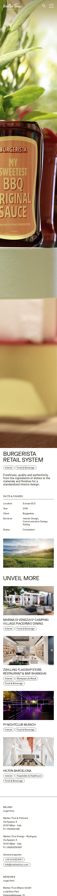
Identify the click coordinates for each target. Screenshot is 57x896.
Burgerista (28, 513)
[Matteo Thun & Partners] (11, 1)
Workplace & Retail (26, 678)
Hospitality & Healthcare (29, 775)
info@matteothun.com (17, 864)
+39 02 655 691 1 (14, 859)
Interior (9, 467)
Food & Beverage (26, 628)
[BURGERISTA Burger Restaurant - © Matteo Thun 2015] (28, 224)
